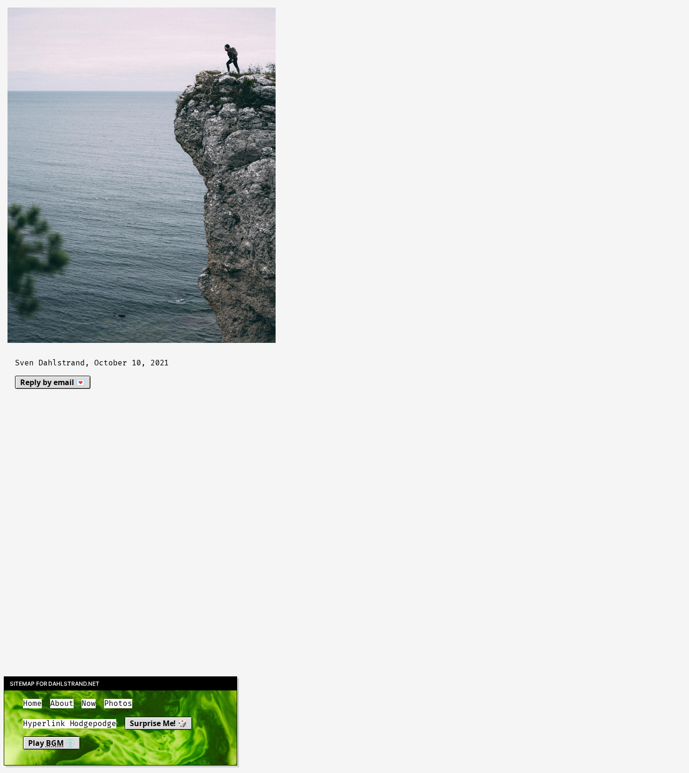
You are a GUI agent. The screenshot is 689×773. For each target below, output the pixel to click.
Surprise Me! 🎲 (158, 723)
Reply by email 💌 (52, 382)
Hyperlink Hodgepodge (69, 723)
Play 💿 (51, 743)
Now (89, 703)
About (62, 703)
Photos (118, 703)
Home (32, 703)
